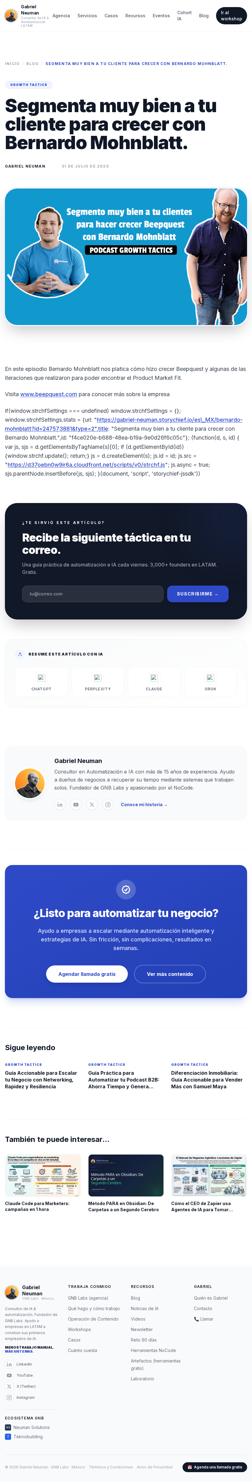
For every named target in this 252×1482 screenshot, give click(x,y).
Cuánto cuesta (82, 1350)
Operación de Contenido (93, 1319)
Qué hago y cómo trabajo (94, 1308)
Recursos (135, 15)
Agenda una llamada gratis (214, 1467)
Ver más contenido (170, 974)
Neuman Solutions (28, 1427)
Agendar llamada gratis (87, 974)
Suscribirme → (198, 593)
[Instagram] (107, 804)
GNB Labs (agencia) (88, 1298)
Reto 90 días (144, 1339)
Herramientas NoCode (153, 1350)
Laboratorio (142, 1378)
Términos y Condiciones (111, 1467)
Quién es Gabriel (211, 1298)
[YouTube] (75, 804)
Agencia (61, 15)
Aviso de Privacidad (154, 1467)
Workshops (79, 1329)
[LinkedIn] (59, 804)
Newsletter (142, 1329)
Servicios (87, 15)
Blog (204, 15)
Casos (111, 15)
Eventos (161, 15)
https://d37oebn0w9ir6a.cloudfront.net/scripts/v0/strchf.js (86, 464)
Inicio (12, 63)
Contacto (203, 1308)
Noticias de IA (145, 1308)
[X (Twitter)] (91, 804)
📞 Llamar (203, 1319)
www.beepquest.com (48, 394)
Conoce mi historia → (144, 804)
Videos (138, 1319)
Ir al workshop (231, 15)
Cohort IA (184, 15)
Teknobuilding (25, 1436)
